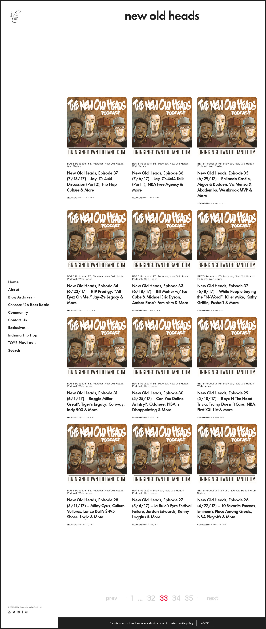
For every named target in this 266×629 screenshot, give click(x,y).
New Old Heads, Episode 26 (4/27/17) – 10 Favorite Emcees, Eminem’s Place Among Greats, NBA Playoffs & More (226, 508)
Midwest (98, 163)
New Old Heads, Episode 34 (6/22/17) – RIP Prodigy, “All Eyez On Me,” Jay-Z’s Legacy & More (95, 294)
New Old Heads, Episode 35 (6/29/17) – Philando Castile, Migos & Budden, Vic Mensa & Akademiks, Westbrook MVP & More (224, 184)
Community (18, 312)
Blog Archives (20, 297)
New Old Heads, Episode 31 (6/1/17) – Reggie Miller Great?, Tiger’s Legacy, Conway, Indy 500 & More (96, 401)
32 (151, 597)
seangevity (73, 198)
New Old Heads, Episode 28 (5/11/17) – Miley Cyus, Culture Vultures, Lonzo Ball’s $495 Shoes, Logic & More (96, 508)
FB (89, 163)
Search (14, 350)
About (13, 289)
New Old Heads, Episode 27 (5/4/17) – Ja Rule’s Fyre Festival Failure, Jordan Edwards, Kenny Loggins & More (162, 508)
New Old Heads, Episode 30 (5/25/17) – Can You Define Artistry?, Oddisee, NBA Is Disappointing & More (157, 401)
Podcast (202, 166)
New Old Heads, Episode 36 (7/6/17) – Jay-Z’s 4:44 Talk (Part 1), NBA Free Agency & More (158, 181)
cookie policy (185, 623)
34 (176, 597)
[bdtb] (15, 16)
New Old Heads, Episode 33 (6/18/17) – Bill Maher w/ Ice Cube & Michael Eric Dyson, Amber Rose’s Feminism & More (160, 294)
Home (13, 282)
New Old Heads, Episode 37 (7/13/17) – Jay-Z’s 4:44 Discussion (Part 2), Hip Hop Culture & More (92, 181)
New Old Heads (113, 163)
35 (189, 597)
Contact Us (17, 320)
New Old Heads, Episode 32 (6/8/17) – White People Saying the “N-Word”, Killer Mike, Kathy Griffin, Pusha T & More (227, 294)
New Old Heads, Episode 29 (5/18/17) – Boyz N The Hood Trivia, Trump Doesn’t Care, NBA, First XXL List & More (227, 401)
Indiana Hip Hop (22, 335)
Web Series (74, 166)
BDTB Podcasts (76, 163)
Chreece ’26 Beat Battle (28, 304)
